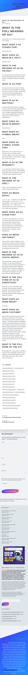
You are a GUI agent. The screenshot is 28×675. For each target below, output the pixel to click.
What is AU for (20, 389)
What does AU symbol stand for (9, 389)
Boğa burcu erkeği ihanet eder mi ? (9, 531)
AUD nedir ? (4, 534)
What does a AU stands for (8, 370)
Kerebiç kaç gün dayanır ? (7, 517)
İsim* (3, 458)
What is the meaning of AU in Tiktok (10, 408)
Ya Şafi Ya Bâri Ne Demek (7, 616)
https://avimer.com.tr (21, 499)
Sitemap (12, 501)
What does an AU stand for (8, 373)
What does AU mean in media (9, 378)
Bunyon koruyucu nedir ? (7, 521)
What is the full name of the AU (9, 400)
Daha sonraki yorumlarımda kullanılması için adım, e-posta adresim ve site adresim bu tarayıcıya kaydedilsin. (13, 479)
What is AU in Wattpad (19, 392)
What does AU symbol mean (8, 386)
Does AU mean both (19, 368)
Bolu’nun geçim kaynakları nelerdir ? (9, 538)
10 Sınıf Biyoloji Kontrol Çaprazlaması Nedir (10, 612)
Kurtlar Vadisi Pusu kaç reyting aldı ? (9, 510)
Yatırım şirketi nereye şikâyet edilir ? (9, 524)
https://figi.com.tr (4, 501)
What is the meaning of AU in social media (11, 405)
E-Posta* (3, 464)
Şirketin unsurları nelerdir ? (7, 541)
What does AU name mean (8, 384)
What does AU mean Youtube (9, 381)
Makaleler (8, 364)
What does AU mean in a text (9, 376)
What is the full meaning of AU (9, 397)
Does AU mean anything (8, 368)
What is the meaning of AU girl (9, 402)
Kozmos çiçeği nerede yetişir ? (8, 514)
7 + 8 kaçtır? (4, 483)
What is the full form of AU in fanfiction (10, 394)
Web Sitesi (4, 470)
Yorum (3, 442)
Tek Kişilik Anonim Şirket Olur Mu (11, 417)
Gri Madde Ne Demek (8, 422)
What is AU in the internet (8, 392)
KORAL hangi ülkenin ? (6, 528)
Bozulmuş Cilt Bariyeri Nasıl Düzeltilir (9, 620)
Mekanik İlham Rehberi (18, 5)
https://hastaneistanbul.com (7, 499)
